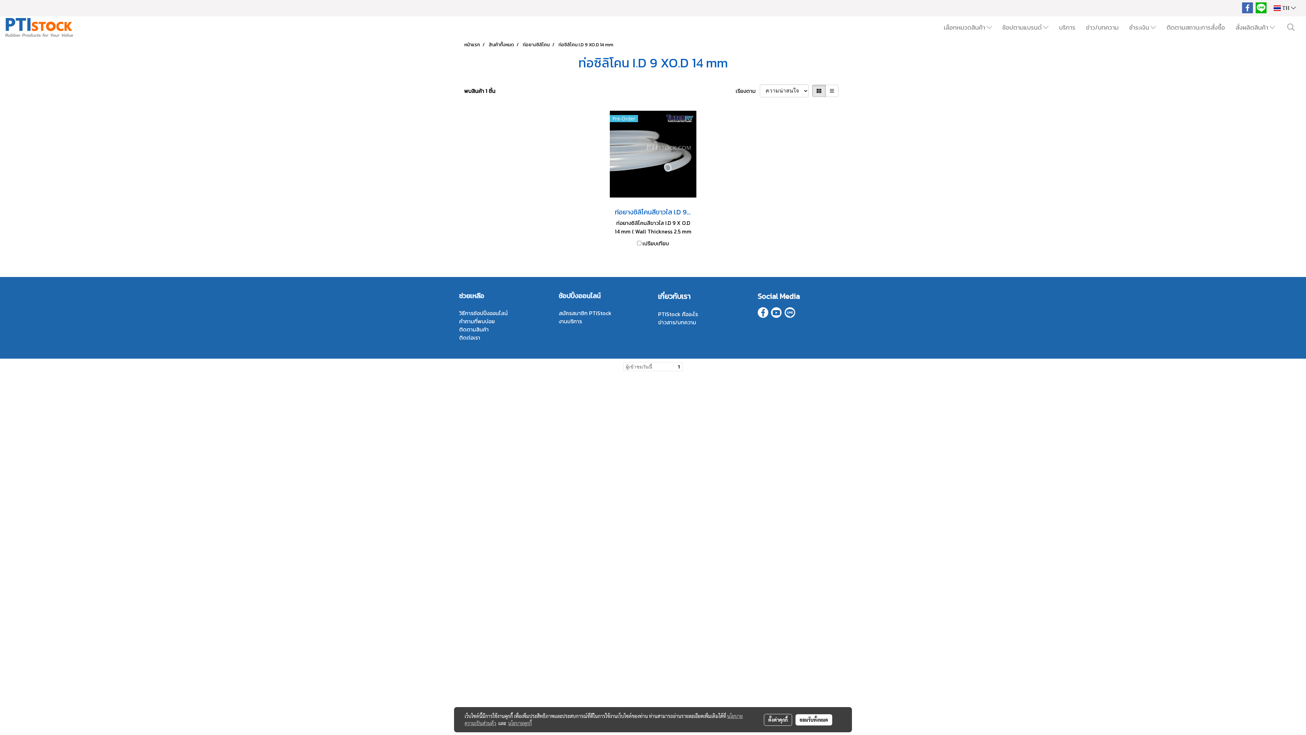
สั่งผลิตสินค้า (1253, 27)
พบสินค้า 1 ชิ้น (480, 91)
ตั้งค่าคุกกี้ (778, 720)
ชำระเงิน (1140, 27)
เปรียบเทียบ (655, 243)
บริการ (1067, 27)
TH (1286, 8)
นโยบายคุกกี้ (520, 723)
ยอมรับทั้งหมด (814, 720)
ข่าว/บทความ (1102, 27)
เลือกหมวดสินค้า (965, 27)
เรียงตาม (748, 91)
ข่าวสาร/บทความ (677, 322)
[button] (1291, 27)
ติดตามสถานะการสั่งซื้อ (1196, 27)
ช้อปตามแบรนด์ (1022, 27)
